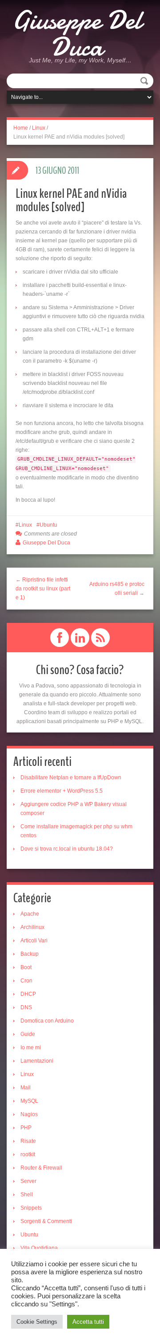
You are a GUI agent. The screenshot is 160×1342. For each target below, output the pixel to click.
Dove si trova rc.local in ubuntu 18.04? (66, 849)
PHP (26, 1128)
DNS (26, 1007)
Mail (25, 1087)
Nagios (29, 1114)
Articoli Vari (34, 940)
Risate (28, 1141)
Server (28, 1181)
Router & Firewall (41, 1168)
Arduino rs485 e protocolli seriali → (116, 588)
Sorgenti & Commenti (46, 1221)
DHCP (28, 994)
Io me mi (30, 1047)
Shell (26, 1194)
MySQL (29, 1101)
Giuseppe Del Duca (76, 33)
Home (20, 128)
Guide (27, 1034)
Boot (26, 967)
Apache (29, 914)
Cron (26, 981)
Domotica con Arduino (47, 1021)
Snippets (31, 1208)
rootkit (27, 1154)
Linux (38, 128)
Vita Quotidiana (39, 1248)
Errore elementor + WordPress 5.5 (61, 791)
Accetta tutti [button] (88, 1321)
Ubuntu (48, 525)
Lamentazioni (36, 1061)
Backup (29, 954)
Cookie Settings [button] (36, 1321)
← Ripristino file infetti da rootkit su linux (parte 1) (43, 589)
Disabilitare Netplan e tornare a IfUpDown (70, 777)
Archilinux (32, 927)
